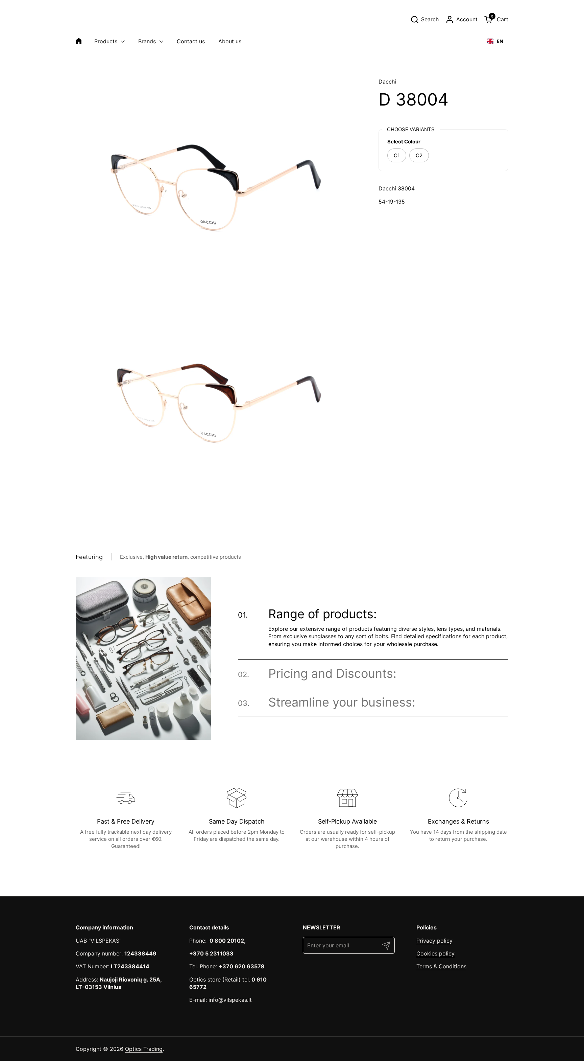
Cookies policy (435, 953)
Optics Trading (144, 1048)
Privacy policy (434, 940)
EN (500, 41)
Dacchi (387, 81)
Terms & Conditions (441, 966)
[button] (424, 19)
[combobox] (495, 41)
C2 (419, 155)
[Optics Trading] (92, 19)
